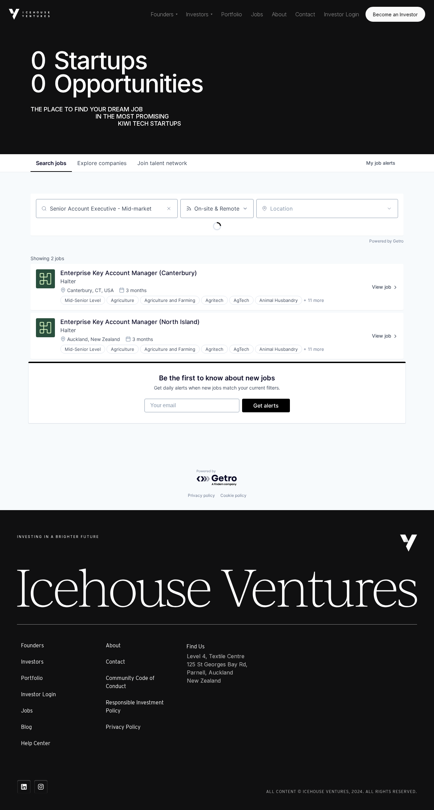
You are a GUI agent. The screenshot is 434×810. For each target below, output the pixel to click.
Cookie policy (233, 495)
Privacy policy (201, 495)
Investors (32, 662)
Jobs (257, 14)
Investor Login (341, 14)
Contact (305, 14)
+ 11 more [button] (313, 300)
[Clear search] (168, 208)
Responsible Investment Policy (135, 706)
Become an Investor (395, 14)
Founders (32, 645)
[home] (29, 14)
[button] (164, 14)
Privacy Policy (123, 727)
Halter (68, 281)
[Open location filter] (389, 208)
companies (101, 163)
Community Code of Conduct (130, 682)
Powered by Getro (386, 241)
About (279, 14)
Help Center (36, 743)
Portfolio (231, 14)
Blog (26, 727)
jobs (51, 163)
